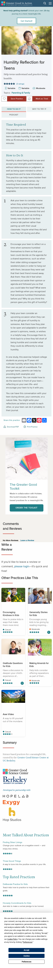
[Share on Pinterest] (47, 52)
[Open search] (45, 3)
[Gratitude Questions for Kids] (13, 646)
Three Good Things (12, 861)
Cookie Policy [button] (12, 939)
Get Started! (26, 21)
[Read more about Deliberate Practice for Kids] (22, 683)
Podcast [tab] (13, 115)
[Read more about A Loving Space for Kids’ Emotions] (48, 632)
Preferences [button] (27, 942)
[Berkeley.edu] (15, 780)
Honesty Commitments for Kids (17, 903)
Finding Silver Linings (12, 842)
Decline (27, 956)
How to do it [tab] (14, 109)
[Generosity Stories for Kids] (40, 596)
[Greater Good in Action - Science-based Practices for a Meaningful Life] (16, 3)
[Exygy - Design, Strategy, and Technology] (11, 802)
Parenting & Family (21, 92)
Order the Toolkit (26, 508)
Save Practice (17, 99)
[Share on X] (47, 46)
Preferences (26, 962)
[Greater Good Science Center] (15, 771)
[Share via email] (47, 33)
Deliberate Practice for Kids (15, 884)
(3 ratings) (20, 84)
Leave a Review (27, 540)
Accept (26, 950)
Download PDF (13, 427)
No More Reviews (10, 540)
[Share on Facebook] (47, 39)
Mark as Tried (42, 99)
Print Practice (32, 427)
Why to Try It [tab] (39, 109)
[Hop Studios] (12, 814)
